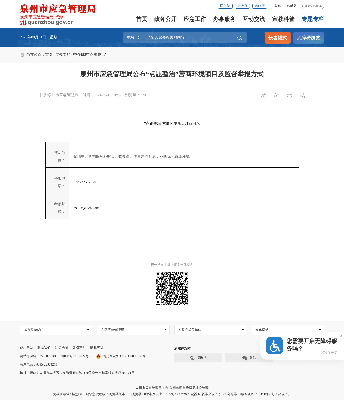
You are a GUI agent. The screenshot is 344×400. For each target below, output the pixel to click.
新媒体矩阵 (182, 348)
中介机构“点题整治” (89, 54)
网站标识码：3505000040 (38, 356)
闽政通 (202, 357)
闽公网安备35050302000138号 (124, 356)
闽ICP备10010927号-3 (76, 356)
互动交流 (254, 19)
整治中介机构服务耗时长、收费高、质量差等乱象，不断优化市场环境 (131, 156)
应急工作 (195, 19)
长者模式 (277, 37)
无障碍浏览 (308, 37)
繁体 (278, 6)
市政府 (260, 6)
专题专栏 (313, 19)
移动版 (292, 6)
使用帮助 (26, 347)
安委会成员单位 (189, 330)
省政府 (242, 6)
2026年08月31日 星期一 (40, 37)
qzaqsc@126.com (86, 208)
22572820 (88, 182)
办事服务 (224, 19)
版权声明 (79, 347)
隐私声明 (96, 347)
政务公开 (165, 19)
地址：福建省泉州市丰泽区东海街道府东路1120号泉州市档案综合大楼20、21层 (77, 373)
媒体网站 (262, 330)
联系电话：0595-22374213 (38, 364)
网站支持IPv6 (313, 6)
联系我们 (44, 347)
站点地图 (61, 347)
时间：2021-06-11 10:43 (102, 95)
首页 (141, 19)
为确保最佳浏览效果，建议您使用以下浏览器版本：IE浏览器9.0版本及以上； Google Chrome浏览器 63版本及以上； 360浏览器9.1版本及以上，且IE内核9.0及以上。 (172, 394)
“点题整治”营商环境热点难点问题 (172, 123)
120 (143, 95)
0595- (77, 182)
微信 (252, 357)
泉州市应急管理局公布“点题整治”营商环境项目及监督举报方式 (172, 74)
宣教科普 (283, 19)
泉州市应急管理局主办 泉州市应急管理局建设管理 (172, 388)
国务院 (225, 6)
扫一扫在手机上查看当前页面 (172, 265)
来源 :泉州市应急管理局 (58, 95)
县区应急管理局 (112, 330)
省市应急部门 (34, 330)
